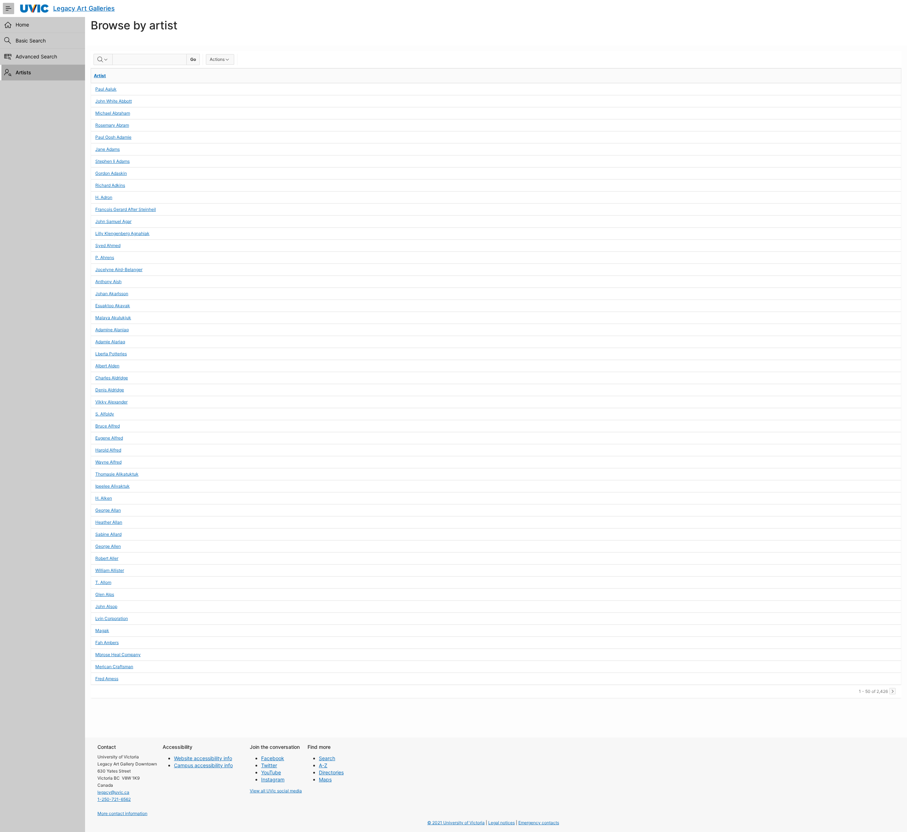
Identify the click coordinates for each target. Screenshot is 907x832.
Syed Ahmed (107, 245)
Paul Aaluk (106, 89)
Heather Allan (108, 522)
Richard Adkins (110, 185)
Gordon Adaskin (111, 173)
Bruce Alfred (107, 426)
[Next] (892, 691)
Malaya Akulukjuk (113, 317)
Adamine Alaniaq (112, 329)
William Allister (109, 570)
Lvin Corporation (111, 618)
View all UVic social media (276, 790)
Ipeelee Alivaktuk (112, 486)
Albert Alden (107, 365)
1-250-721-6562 (114, 799)
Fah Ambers (107, 642)
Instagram (273, 779)
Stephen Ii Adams (112, 161)
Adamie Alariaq (110, 341)
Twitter (269, 765)
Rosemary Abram (112, 125)
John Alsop (106, 606)
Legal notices (501, 822)
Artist (100, 75)
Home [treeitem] (22, 25)
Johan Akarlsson (111, 293)
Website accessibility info (203, 758)
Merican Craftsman (114, 666)
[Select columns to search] (103, 59)
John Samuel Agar (113, 221)
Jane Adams (107, 149)
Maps (325, 779)
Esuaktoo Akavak (112, 305)
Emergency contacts (538, 822)
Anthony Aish (108, 281)
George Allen (108, 546)
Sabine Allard (108, 534)
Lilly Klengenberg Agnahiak (122, 233)
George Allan (108, 510)
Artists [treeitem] (23, 72)
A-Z (323, 765)
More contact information (122, 813)
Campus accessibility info (203, 765)
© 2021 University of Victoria (456, 822)
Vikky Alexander (111, 401)
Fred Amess (106, 678)
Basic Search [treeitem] (31, 41)
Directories (331, 772)
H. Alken (103, 498)
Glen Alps (104, 594)
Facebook (272, 758)
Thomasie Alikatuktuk (117, 474)
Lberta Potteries (111, 353)
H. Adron (103, 197)
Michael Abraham (112, 113)
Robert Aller (106, 558)
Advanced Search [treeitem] (36, 56)
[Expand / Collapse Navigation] (8, 8)
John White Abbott (113, 101)
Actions (217, 59)
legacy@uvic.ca (113, 792)
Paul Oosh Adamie (113, 137)
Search (327, 758)
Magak (102, 630)
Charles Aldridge (111, 377)
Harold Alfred (108, 450)
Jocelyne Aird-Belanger (118, 269)
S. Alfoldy (104, 414)
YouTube (271, 772)
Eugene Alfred (109, 438)
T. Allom (103, 582)
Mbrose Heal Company (118, 654)
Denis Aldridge (109, 389)
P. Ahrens (104, 257)
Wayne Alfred (108, 462)
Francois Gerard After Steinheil (125, 209)
